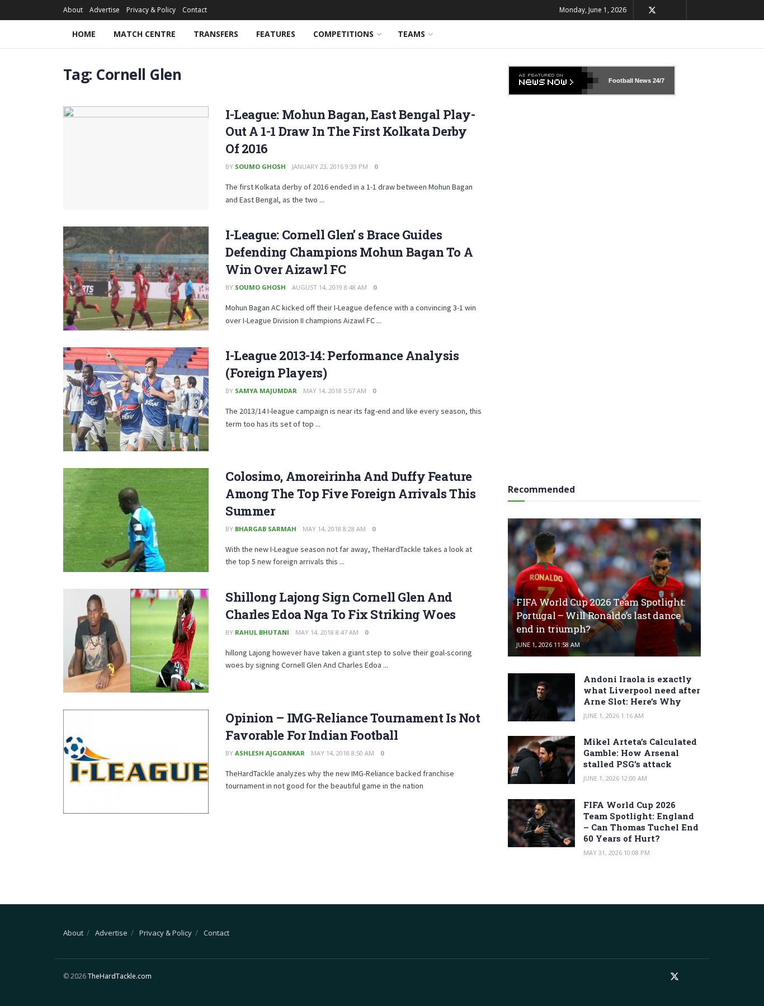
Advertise (104, 10)
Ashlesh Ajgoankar (270, 753)
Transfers (216, 34)
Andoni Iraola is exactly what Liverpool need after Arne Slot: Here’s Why (641, 690)
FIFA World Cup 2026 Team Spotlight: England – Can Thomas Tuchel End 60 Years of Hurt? (641, 821)
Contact (194, 10)
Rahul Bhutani (262, 632)
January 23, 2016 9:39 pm (330, 166)
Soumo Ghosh (260, 166)
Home (84, 34)
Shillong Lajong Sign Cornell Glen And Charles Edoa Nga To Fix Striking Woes (340, 605)
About (73, 10)
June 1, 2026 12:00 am (615, 778)
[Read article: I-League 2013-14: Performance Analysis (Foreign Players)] (136, 399)
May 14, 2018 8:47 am (327, 632)
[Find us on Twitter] (652, 10)
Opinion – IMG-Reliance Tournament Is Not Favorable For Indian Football (352, 726)
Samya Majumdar (266, 390)
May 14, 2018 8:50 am (342, 753)
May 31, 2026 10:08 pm (616, 852)
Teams (411, 34)
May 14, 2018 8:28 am (334, 529)
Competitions (343, 34)
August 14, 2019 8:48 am (329, 287)
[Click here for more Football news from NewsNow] (553, 81)
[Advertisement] (604, 286)
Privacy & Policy (151, 10)
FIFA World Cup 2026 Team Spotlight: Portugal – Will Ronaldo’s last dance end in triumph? (600, 615)
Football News (630, 80)
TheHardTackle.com (120, 976)
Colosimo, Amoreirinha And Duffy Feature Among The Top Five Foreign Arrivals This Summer (350, 493)
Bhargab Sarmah (265, 529)
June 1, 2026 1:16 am (613, 715)
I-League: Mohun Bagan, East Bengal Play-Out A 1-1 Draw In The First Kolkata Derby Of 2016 (350, 131)
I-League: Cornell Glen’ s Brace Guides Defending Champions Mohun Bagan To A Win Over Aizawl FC (349, 251)
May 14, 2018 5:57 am (334, 390)
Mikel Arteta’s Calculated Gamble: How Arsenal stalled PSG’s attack (640, 752)
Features (275, 34)
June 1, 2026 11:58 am (548, 644)
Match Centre (145, 34)
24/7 (657, 80)
